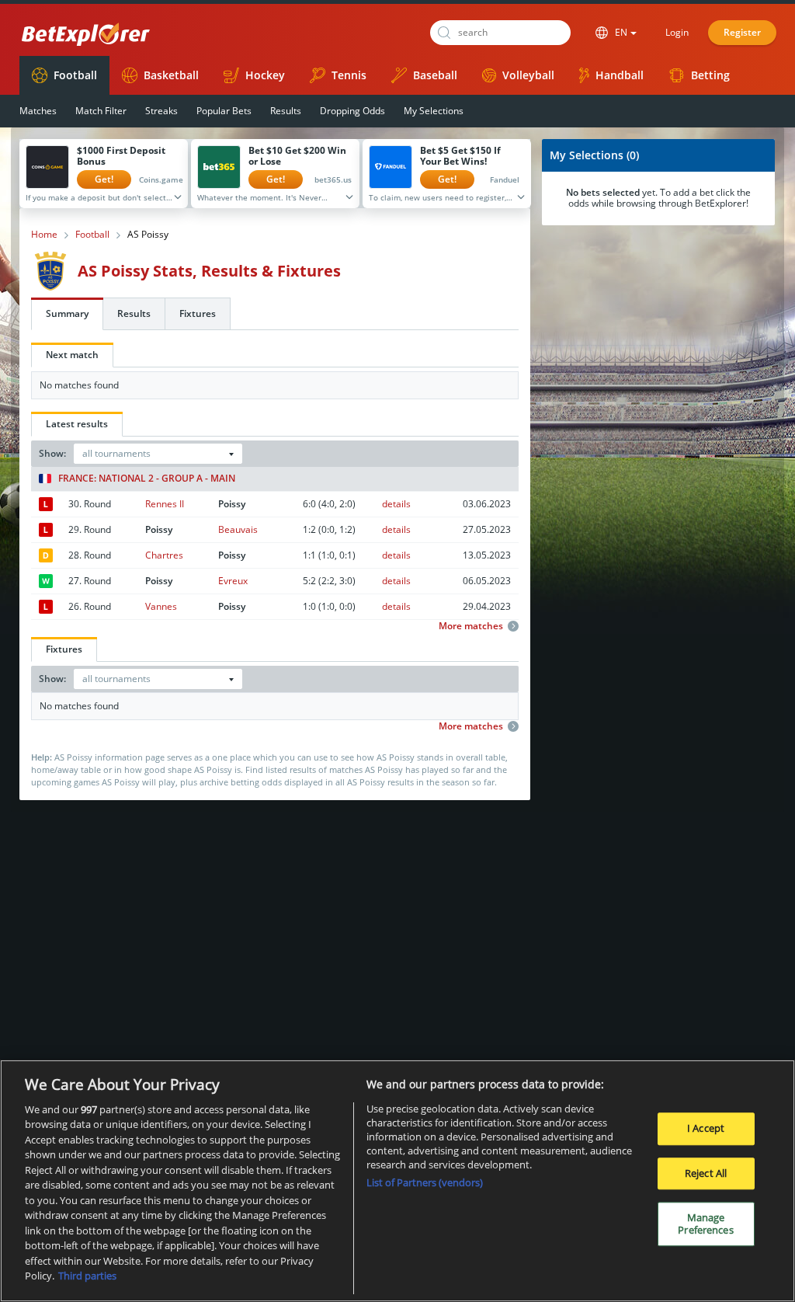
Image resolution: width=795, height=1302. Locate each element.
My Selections (433, 110)
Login (677, 32)
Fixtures (197, 313)
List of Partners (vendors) (424, 1182)
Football (75, 75)
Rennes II (164, 503)
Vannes (161, 606)
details (396, 503)
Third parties (87, 1276)
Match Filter (101, 110)
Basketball (171, 75)
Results (285, 110)
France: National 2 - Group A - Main (146, 478)
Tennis (349, 75)
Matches (38, 110)
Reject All (706, 1173)
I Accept (705, 1128)
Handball (619, 75)
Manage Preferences (705, 1223)
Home (44, 234)
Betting (710, 75)
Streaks (161, 110)
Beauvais (238, 529)
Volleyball (528, 75)
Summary (67, 313)
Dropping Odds (352, 110)
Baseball (435, 75)
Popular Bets (224, 110)
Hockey (265, 75)
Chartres (164, 555)
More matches (471, 626)
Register (742, 32)
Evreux (233, 580)
